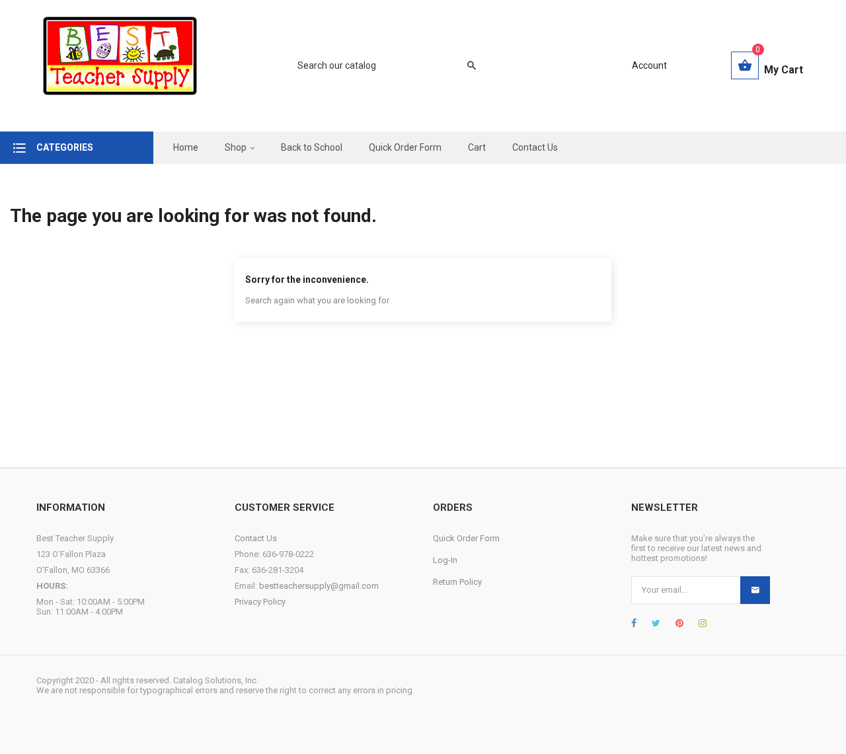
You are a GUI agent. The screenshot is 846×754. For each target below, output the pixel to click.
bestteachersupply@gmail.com (319, 586)
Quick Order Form (466, 538)
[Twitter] (656, 623)
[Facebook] (633, 623)
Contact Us (256, 538)
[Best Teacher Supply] (120, 66)
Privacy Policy (260, 602)
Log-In (445, 560)
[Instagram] (703, 623)
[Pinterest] (679, 623)
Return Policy (457, 582)
